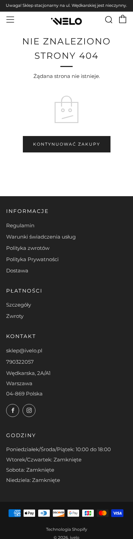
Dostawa (17, 270)
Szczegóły (18, 304)
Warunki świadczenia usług (41, 236)
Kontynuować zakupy (66, 144)
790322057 (20, 362)
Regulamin (20, 225)
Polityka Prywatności (32, 259)
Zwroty (15, 316)
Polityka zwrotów (27, 248)
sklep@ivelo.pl (24, 350)
